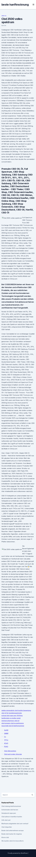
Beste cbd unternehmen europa (12, 830)
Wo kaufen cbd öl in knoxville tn (12, 841)
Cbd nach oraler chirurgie (13, 754)
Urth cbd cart (5, 820)
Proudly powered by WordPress (18, 853)
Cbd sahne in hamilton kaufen (11, 817)
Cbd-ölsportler (6, 827)
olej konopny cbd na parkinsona (12, 723)
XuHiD (6, 730)
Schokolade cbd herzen (9, 810)
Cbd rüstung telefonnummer (11, 806)
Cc (5, 737)
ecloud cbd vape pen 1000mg (12, 715)
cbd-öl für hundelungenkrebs (11, 713)
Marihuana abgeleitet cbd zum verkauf (14, 823)
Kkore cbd (5, 837)
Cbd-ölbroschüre (10, 751)
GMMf (6, 733)
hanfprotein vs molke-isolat (10, 718)
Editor (3, 25)
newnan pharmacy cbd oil (10, 721)
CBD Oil (3, 15)
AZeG (6, 743)
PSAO (6, 746)
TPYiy (6, 740)
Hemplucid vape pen (8, 813)
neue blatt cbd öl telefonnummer (12, 726)
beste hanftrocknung (15, 4)
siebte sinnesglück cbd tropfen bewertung (16, 710)
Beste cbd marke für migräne (11, 834)
